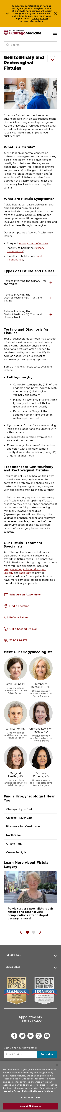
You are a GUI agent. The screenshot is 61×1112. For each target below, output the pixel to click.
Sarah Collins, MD (15, 688)
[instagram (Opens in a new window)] (39, 1036)
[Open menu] (55, 33)
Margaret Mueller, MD (15, 779)
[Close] (57, 1065)
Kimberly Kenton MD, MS (41, 690)
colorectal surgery (34, 569)
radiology (25, 572)
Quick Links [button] (13, 966)
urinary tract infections (33, 243)
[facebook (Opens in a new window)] (14, 1036)
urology (8, 572)
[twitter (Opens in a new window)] (22, 1036)
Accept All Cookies (30, 1106)
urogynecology (13, 569)
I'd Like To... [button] (13, 955)
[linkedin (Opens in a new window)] (30, 1036)
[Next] (38, 932)
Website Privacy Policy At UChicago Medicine (28, 1091)
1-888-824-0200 (30, 1018)
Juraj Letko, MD (15, 733)
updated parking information (34, 19)
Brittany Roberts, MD (41, 779)
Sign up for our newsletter (20, 1047)
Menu (52, 56)
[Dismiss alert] (55, 13)
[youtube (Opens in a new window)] (47, 1036)
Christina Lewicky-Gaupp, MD (40, 734)
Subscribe (47, 1054)
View (35, 18)
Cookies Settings (30, 1097)
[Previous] (22, 932)
